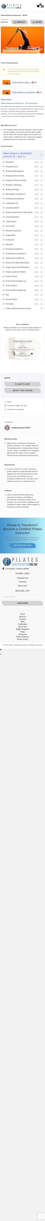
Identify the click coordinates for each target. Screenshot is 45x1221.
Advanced (4, 22)
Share (38, 22)
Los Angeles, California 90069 (17, 569)
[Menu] (42, 6)
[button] (22, 545)
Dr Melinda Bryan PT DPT (20, 427)
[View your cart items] (38, 6)
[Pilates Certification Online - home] (11, 6)
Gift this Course (23, 390)
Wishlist (21, 22)
